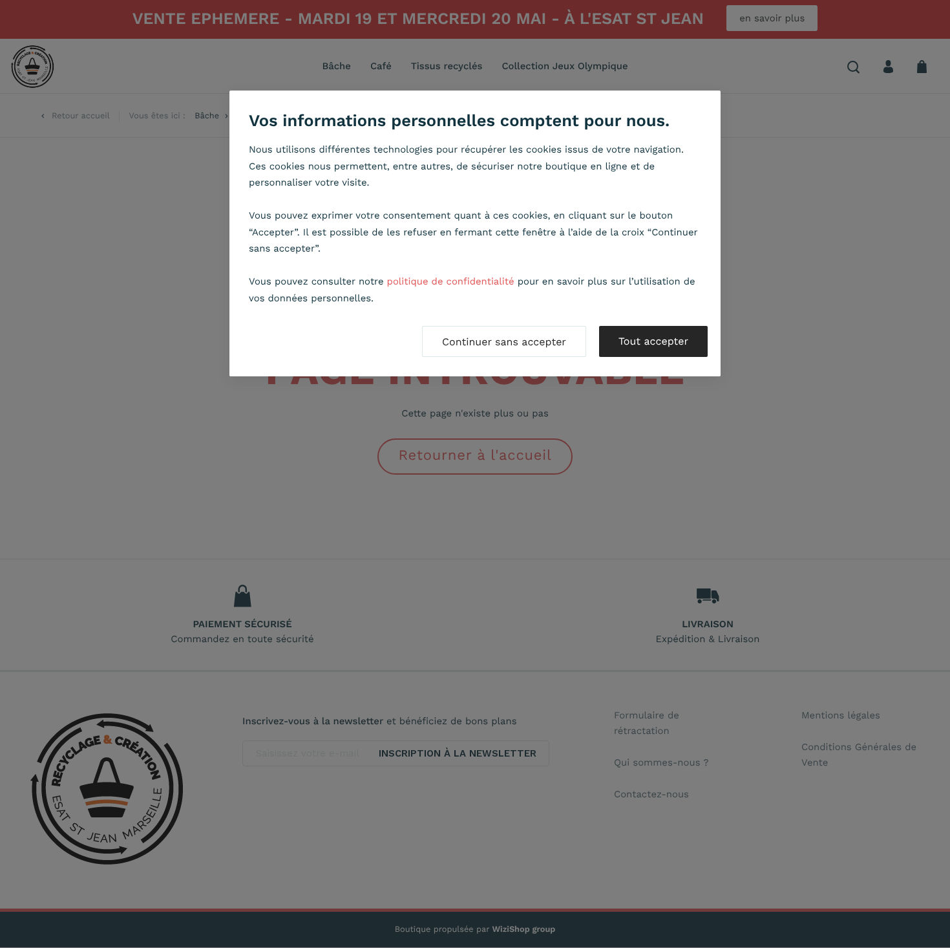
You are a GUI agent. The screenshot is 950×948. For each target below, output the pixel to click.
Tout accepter (653, 341)
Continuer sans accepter (504, 342)
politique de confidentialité (450, 281)
